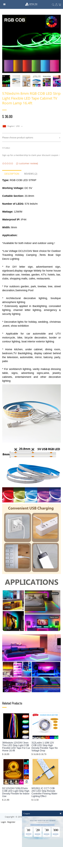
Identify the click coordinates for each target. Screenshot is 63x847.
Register (11, 822)
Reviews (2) (30, 173)
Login (3, 822)
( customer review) (27, 163)
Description (11, 173)
